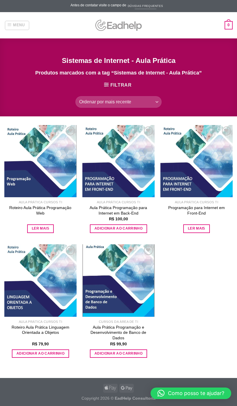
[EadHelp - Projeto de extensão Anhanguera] (118, 25)
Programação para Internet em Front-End (196, 210)
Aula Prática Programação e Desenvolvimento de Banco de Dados (118, 332)
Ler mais (40, 228)
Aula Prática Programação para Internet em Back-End (118, 210)
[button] (191, 393)
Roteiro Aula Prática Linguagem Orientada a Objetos (40, 330)
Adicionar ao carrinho (118, 228)
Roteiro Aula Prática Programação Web (40, 210)
